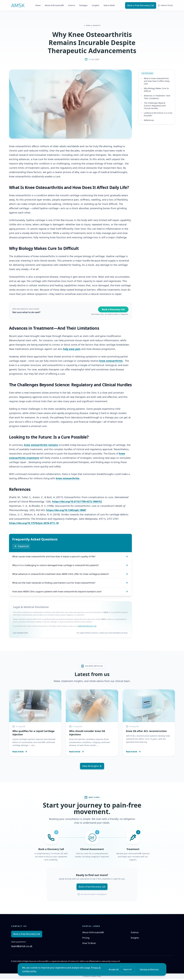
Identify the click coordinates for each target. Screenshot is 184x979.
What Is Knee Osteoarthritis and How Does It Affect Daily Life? (156, 81)
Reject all (127, 969)
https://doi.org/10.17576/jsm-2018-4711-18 (34, 523)
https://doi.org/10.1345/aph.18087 (66, 510)
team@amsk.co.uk (21, 946)
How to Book (109, 5)
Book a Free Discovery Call (140, 5)
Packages (83, 5)
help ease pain (72, 349)
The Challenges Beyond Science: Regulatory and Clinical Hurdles (155, 106)
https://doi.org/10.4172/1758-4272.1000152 (77, 501)
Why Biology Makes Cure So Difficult (156, 89)
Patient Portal (167, 5)
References (149, 120)
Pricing (85, 937)
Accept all (113, 969)
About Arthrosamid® (54, 5)
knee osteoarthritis (111, 360)
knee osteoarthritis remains (41, 445)
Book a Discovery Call (113, 309)
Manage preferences (149, 969)
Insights (95, 5)
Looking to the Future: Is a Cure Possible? (158, 114)
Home (38, 5)
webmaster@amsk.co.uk (87, 626)
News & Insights (93, 25)
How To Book (89, 943)
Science (71, 5)
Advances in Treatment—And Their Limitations (157, 97)
